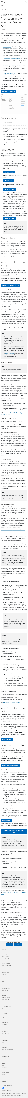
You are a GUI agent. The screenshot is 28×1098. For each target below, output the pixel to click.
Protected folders (6, 820)
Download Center (5, 976)
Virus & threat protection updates (11, 65)
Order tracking (4, 983)
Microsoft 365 (4, 1026)
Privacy (14, 1093)
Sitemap (3, 1093)
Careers (3, 1065)
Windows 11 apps (5, 967)
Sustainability (4, 1081)
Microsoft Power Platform (6, 1029)
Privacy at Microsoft (5, 1072)
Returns (3, 981)
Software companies (5, 1056)
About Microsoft (4, 1067)
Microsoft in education (6, 997)
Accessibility (4, 1079)
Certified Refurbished (5, 986)
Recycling (8, 1095)
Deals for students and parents (7, 1011)
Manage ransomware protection (10, 765)
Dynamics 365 (4, 1024)
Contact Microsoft (9, 1093)
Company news (4, 1069)
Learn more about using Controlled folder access (13, 530)
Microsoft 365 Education (6, 1004)
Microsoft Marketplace (6, 1054)
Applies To (4, 29)
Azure (3, 1042)
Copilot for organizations (6, 961)
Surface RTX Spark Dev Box (6, 958)
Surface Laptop (4, 954)
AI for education (4, 1013)
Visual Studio (4, 1058)
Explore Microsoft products (6, 965)
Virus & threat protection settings (11, 58)
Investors (3, 1074)
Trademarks (23, 1093)
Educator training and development (8, 1008)
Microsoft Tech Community (6, 1051)
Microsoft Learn (4, 1047)
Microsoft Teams (5, 1031)
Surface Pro (4, 951)
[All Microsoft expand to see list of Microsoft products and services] (2, 2)
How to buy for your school (6, 1006)
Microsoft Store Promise (6, 988)
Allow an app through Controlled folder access (14, 831)
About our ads (13, 1095)
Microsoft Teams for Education (7, 1001)
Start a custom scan (9, 189)
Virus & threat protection (8, 91)
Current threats (7, 47)
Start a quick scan (9, 172)
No (18, 944)
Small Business (4, 1036)
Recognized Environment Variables (11, 702)
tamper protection (9, 353)
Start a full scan (8, 180)
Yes (10, 944)
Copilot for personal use (6, 963)
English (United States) (8, 1085)
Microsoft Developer (5, 1044)
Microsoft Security (5, 1022)
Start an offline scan (10, 218)
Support (3, 5)
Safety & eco (4, 1095)
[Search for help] (5, 2)
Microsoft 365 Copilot (5, 1033)
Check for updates (6, 739)
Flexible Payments (5, 990)
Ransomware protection (9, 73)
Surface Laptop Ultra (5, 956)
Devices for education (5, 999)
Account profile (4, 974)
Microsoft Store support (6, 979)
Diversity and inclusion (6, 1076)
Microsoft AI (4, 1019)
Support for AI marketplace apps (7, 1049)
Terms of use (18, 1093)
